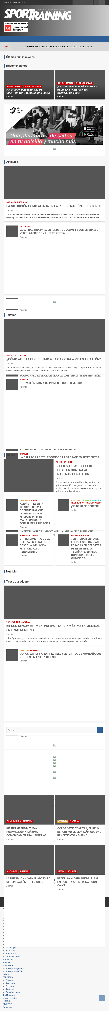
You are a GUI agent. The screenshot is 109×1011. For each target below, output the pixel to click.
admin (10, 96)
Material (25, 622)
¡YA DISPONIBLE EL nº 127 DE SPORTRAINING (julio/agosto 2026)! (28, 91)
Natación (96, 501)
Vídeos (59, 462)
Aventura (24, 651)
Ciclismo (86, 501)
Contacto (7, 1007)
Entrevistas (11, 950)
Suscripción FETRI (14, 971)
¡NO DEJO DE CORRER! (85, 506)
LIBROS (6, 1001)
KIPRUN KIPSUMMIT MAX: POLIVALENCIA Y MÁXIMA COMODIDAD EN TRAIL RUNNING (26, 832)
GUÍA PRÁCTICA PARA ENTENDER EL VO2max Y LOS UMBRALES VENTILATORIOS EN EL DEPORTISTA (59, 231)
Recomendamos (14, 86)
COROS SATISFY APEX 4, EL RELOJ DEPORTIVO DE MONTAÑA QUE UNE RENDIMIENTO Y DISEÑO (60, 655)
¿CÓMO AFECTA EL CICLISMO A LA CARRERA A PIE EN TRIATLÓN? (53, 359)
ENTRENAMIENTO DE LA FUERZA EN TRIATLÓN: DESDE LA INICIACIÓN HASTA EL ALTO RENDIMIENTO (35, 545)
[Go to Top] (102, 998)
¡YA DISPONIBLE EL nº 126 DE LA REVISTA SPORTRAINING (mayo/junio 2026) (77, 90)
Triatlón (21, 355)
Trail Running (78, 503)
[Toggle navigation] (7, 39)
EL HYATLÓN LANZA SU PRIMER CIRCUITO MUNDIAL (52, 383)
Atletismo (25, 501)
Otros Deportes (13, 956)
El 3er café (11, 953)
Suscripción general (15, 968)
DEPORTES (8, 977)
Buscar (100, 730)
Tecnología (11, 947)
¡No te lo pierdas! (33, 86)
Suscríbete (8, 965)
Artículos (11, 202)
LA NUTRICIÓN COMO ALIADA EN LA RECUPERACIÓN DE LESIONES (53, 206)
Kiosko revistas (10, 998)
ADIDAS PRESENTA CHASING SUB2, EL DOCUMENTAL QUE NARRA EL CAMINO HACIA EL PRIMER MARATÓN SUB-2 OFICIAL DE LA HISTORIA (35, 513)
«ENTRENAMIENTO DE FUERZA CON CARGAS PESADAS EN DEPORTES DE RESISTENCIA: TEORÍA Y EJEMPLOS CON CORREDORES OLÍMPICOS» (86, 548)
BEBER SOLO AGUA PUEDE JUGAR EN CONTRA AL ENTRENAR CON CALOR (74, 470)
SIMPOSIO (7, 1004)
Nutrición (22, 202)
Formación (25, 536)
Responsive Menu (102, 2)
